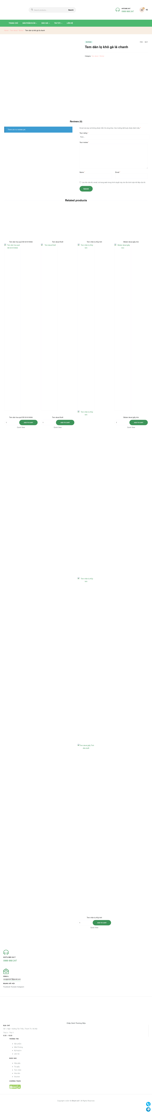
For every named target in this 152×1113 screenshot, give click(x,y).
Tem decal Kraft (57, 242)
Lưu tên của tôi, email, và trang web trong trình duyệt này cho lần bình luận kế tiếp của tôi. (114, 182)
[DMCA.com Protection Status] (79, 1087)
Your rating (84, 133)
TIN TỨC (57, 23)
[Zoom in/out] (17, 1109)
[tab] (76, 121)
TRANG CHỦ (13, 23)
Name (82, 172)
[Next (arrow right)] (7, 1112)
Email (117, 172)
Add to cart (28, 423)
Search (71, 10)
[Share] (7, 1109)
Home (6, 30)
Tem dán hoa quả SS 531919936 (21, 242)
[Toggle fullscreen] (12, 1109)
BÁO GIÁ (45, 23)
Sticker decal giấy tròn (131, 242)
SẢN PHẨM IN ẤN (28, 23)
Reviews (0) (76, 121)
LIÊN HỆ (70, 23)
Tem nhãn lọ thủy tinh (94, 242)
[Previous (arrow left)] (2, 1112)
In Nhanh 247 (75, 1101)
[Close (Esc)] (2, 1109)
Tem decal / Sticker (17, 30)
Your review (84, 142)
